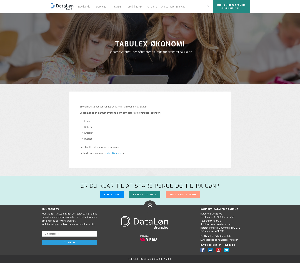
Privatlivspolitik (87, 224)
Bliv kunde (84, 6)
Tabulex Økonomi (112, 153)
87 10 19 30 (215, 220)
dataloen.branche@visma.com (215, 224)
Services (101, 6)
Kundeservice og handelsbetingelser (219, 239)
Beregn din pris (144, 194)
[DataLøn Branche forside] (63, 6)
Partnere (152, 6)
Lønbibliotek (135, 6)
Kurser (118, 6)
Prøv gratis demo (183, 194)
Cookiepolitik (206, 236)
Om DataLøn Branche (173, 6)
